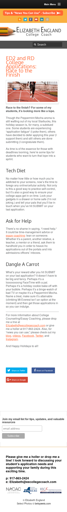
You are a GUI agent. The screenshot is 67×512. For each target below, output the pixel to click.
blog (8, 336)
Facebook (30, 19)
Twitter (25, 19)
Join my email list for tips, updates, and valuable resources (33, 421)
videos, (17, 336)
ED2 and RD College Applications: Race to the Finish (21, 66)
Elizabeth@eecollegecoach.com (25, 325)
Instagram (47, 19)
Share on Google (19, 379)
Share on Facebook (44, 370)
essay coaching (15, 235)
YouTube (36, 19)
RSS (19, 19)
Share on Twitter (18, 370)
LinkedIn (41, 19)
